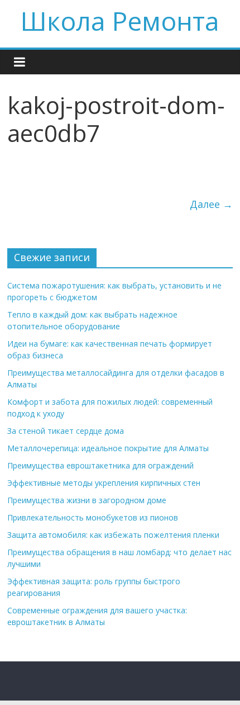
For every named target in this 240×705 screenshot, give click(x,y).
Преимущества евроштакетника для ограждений (100, 465)
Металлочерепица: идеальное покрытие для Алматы (108, 448)
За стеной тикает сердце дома (65, 430)
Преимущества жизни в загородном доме (86, 500)
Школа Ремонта (120, 20)
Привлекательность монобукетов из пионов (92, 517)
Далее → (211, 204)
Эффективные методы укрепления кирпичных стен (103, 482)
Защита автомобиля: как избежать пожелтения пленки (113, 534)
